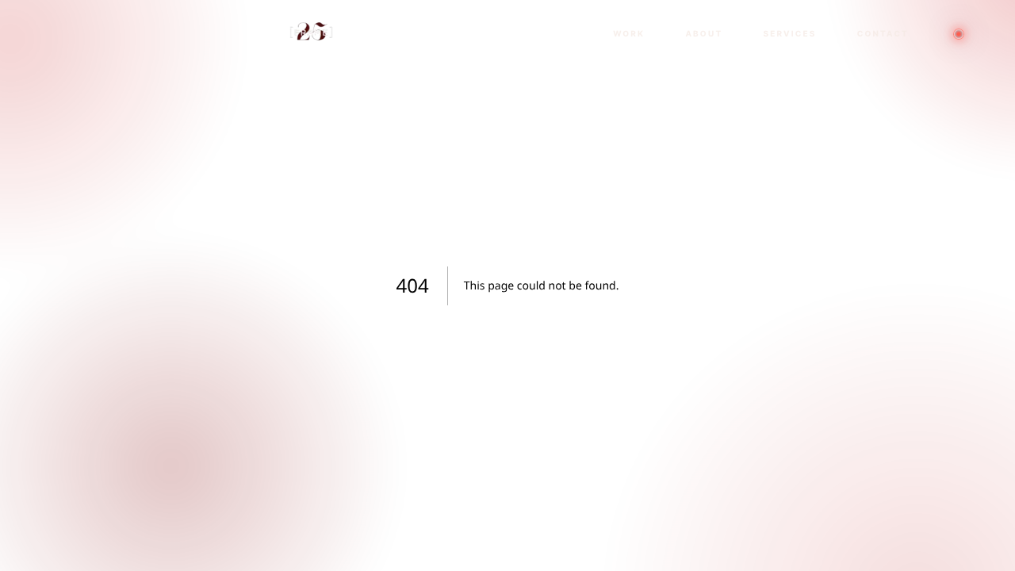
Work (629, 34)
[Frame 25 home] (310, 34)
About (703, 34)
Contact (883, 34)
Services (789, 34)
